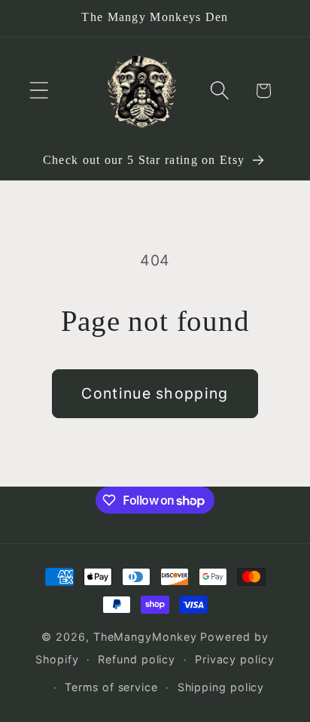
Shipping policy (221, 687)
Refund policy (136, 659)
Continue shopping (154, 393)
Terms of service (111, 687)
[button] (38, 90)
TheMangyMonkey (145, 636)
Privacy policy (235, 659)
